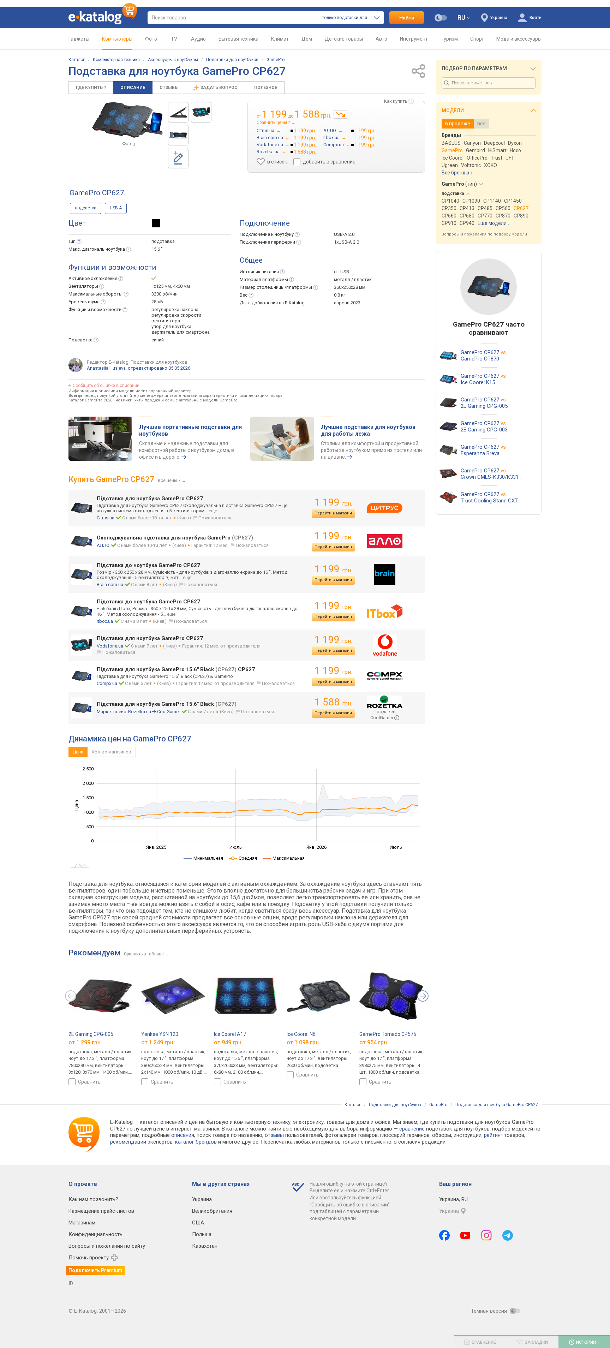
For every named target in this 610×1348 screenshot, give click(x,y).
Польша (201, 1234)
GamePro (276, 59)
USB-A (116, 207)
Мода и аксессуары (519, 39)
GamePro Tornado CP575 (387, 1034)
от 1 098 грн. (303, 1042)
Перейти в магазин (333, 513)
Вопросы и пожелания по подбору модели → (487, 234)
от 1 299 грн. (85, 1042)
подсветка (85, 207)
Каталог (76, 59)
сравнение (412, 1129)
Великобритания (212, 1211)
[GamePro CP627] (178, 112)
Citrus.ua (105, 517)
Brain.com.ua (110, 584)
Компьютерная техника (116, 59)
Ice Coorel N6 (301, 1034)
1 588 (333, 702)
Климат (280, 39)
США (198, 1222)
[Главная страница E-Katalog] (102, 17)
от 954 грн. (373, 1042)
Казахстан (204, 1246)
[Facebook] (444, 1235)
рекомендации (128, 1142)
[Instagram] (486, 1235)
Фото (151, 39)
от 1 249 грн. (158, 1042)
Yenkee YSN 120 (159, 1034)
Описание (132, 87)
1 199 (333, 502)
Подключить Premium (95, 1270)
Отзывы (169, 87)
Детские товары (344, 39)
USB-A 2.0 (344, 234)
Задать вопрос (220, 87)
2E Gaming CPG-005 (90, 1034)
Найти (406, 17)
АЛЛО (103, 545)
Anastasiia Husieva (106, 368)
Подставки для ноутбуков (232, 59)
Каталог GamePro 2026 (90, 400)
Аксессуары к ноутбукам (173, 59)
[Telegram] (507, 1235)
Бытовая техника (238, 39)
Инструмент (414, 39)
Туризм (449, 39)
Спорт (477, 39)
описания (182, 1135)
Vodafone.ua (110, 646)
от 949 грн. (228, 1042)
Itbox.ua (105, 621)
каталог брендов (196, 1142)
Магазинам (81, 1222)
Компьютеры (117, 39)
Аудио (198, 39)
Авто (381, 39)
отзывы (274, 1135)
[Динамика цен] (340, 114)
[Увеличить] (127, 120)
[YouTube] (465, 1235)
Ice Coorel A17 (230, 1034)
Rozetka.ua (139, 711)
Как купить (395, 101)
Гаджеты (78, 39)
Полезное (265, 87)
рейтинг (493, 1135)
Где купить (91, 87)
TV (174, 39)
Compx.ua (107, 683)
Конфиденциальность (95, 1234)
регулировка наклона (174, 309)
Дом (306, 39)
